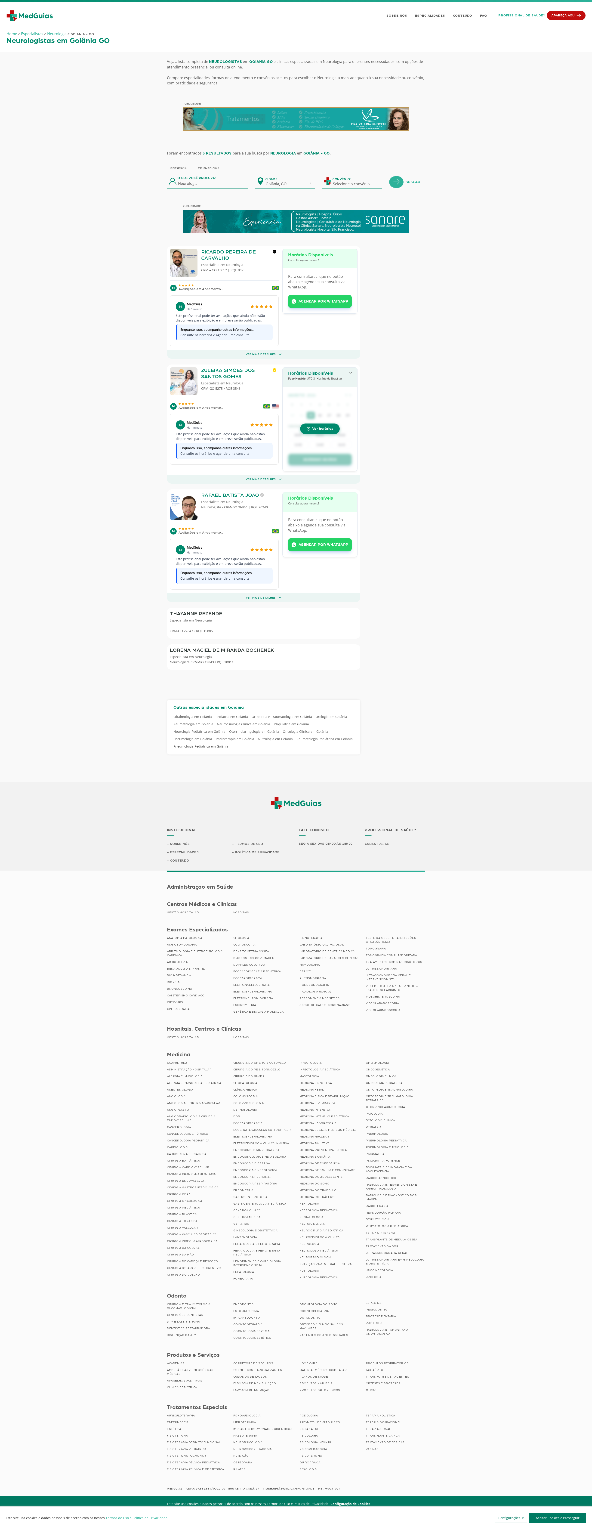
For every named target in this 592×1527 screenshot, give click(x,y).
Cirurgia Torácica (182, 1221)
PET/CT (305, 971)
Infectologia (310, 1062)
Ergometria (243, 1190)
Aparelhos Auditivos (184, 1380)
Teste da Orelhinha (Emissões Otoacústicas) (391, 940)
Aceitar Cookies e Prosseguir (558, 1518)
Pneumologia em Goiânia (192, 739)
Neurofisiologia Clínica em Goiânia (243, 724)
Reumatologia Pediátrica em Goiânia (324, 739)
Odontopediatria (314, 1311)
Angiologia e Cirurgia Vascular (193, 1103)
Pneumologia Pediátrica (386, 1140)
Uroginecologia (379, 1270)
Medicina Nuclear (314, 1136)
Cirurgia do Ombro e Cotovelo (259, 1062)
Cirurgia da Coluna (183, 1247)
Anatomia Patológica (184, 938)
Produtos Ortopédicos (319, 1390)
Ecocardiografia (247, 1123)
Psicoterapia (310, 1455)
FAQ (483, 15)
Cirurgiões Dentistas (185, 1315)
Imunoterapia (310, 938)
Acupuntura (177, 1062)
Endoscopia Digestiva (251, 1163)
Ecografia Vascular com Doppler (262, 1129)
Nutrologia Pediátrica (318, 1277)
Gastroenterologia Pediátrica (259, 1203)
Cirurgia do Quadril (250, 1076)
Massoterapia (245, 1435)
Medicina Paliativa (314, 1143)
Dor (236, 1116)
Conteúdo (462, 15)
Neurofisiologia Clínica (319, 1237)
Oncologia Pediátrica (384, 1083)
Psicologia (308, 1435)
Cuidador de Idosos (250, 1376)
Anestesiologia (180, 1089)
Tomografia (376, 948)
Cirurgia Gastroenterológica (192, 1187)
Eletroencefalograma (252, 991)
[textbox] (355, 183)
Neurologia (57, 33)
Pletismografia (312, 978)
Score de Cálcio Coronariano (325, 1005)
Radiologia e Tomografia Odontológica (387, 1331)
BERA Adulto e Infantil (186, 968)
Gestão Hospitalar (183, 912)
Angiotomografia (182, 944)
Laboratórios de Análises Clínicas (329, 958)
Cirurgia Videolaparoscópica (192, 1241)
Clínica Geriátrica (182, 1387)
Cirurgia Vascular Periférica (192, 1234)
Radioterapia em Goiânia (235, 739)
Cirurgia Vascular (182, 1227)
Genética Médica (247, 1217)
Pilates (239, 1469)
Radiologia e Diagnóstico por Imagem (391, 1197)
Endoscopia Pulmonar (252, 1176)
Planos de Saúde (313, 1376)
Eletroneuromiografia (253, 998)
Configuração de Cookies (350, 1504)
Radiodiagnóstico (381, 1178)
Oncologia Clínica (381, 1076)
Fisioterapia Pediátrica (187, 1449)
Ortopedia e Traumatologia (389, 1089)
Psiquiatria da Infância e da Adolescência (389, 1169)
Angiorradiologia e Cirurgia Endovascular (191, 1118)
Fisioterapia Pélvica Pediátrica (193, 1462)
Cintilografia (178, 1009)
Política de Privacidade (257, 852)
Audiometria (177, 962)
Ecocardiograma (247, 978)
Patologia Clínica (380, 1120)
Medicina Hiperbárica (317, 1103)
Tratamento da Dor (382, 1246)
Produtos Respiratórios (387, 1363)
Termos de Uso (249, 844)
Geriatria (241, 1223)
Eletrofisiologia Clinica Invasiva (261, 1143)
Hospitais (241, 912)
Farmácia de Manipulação (254, 1383)
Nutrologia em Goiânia (275, 739)
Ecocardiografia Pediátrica (257, 971)
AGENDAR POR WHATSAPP (323, 301)
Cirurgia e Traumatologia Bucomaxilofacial (188, 1306)
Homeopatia (243, 1278)
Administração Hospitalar (189, 1069)
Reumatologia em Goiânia (193, 724)
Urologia (374, 1277)
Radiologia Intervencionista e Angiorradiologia (391, 1186)
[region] (296, 1516)
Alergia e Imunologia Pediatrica (194, 1083)
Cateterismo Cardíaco (186, 995)
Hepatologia (243, 1271)
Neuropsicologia (248, 1442)
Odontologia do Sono (318, 1304)
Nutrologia (309, 1270)
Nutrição (241, 1455)
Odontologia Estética (252, 1337)
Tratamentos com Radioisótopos (394, 962)
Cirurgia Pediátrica (183, 1207)
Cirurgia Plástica (182, 1214)
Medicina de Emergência (319, 1163)
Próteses (374, 1323)
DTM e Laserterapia (183, 1321)
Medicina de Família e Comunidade (327, 1170)
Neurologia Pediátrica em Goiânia (199, 731)
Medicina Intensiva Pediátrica (324, 1116)
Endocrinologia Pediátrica (256, 1150)
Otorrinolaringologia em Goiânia (254, 731)
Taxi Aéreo (374, 1370)
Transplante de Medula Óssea (391, 1239)
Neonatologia (311, 1217)
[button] (320, 377)
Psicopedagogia (313, 1449)
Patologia (374, 1113)
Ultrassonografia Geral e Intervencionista (388, 977)
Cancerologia (179, 1127)
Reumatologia (377, 1219)
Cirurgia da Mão (180, 1254)
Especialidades (430, 15)
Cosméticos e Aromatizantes (257, 1370)
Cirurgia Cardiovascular (188, 1167)
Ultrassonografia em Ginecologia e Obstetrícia (395, 1261)
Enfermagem (177, 1422)
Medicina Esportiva (315, 1083)
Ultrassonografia (381, 968)
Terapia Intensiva (380, 1232)
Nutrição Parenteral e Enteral (326, 1264)
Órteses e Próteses (383, 1383)
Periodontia (376, 1309)
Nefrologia (309, 1203)
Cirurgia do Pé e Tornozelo (257, 1069)
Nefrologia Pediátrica (318, 1210)
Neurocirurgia (312, 1223)
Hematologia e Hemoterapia (256, 1244)
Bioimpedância (179, 975)
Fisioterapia (177, 1435)
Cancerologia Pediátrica (188, 1140)
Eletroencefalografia (252, 1136)
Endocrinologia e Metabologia (259, 1156)
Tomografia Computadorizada (391, 955)
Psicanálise (309, 1429)
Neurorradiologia (315, 1257)
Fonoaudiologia (247, 1415)
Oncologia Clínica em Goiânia (305, 731)
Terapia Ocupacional (383, 1422)
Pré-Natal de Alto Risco (319, 1422)
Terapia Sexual (378, 1429)
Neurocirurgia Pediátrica (321, 1230)
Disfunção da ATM (181, 1335)
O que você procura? (196, 178)
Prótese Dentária (381, 1316)
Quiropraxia (310, 1462)
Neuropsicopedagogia (252, 1449)
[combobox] (279, 183)
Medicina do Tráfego (317, 1197)
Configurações (509, 1518)
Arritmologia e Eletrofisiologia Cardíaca (195, 953)
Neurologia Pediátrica (318, 1250)
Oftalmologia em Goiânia (192, 716)
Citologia (241, 938)
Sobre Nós (396, 15)
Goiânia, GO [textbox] (276, 183)
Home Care (308, 1363)
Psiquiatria (375, 1154)
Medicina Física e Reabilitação (324, 1096)
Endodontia (243, 1304)
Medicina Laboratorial (318, 1123)
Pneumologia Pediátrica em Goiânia (200, 746)
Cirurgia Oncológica (184, 1200)
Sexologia (308, 1469)
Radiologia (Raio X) (315, 991)
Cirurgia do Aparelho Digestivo (194, 1268)
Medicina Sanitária (314, 1156)
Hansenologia (245, 1237)
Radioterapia (377, 1206)
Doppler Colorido (249, 964)
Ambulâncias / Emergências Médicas (190, 1372)
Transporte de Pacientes (387, 1376)
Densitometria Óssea (251, 951)
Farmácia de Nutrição (251, 1390)
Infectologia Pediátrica (319, 1069)
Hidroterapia (244, 1422)
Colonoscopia (245, 1096)
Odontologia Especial (252, 1331)
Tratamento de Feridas (385, 1442)
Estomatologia (246, 1311)
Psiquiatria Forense (383, 1160)
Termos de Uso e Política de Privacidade (136, 1518)
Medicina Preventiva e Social (323, 1150)
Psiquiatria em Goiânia (291, 724)
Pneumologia (377, 1133)
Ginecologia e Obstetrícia (255, 1230)
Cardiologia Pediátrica (186, 1154)
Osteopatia (242, 1462)
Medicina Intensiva (314, 1109)
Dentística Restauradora (188, 1328)
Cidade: (271, 179)
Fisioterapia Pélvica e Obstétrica (195, 1469)
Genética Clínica (247, 1210)
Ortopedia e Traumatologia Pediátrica (389, 1098)
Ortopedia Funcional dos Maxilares (321, 1326)
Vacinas (372, 1449)
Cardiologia (177, 1147)
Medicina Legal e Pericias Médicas (328, 1129)
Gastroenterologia (250, 1197)
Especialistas (32, 33)
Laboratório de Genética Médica (327, 951)
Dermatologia (245, 1109)
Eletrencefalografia (251, 984)
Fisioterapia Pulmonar (186, 1455)
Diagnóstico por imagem (254, 958)
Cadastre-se (377, 844)
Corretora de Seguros (253, 1363)
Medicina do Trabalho (318, 1190)
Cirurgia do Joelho (183, 1274)
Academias (175, 1363)
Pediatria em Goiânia (232, 716)
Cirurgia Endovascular (187, 1180)
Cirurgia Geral (179, 1194)
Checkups (175, 1002)
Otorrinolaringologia (385, 1107)
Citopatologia (245, 1083)
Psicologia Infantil (315, 1442)
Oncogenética (378, 1069)
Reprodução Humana (383, 1212)
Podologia (308, 1415)
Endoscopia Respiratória (255, 1183)
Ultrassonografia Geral (387, 1253)
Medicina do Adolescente (321, 1176)
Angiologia (176, 1096)
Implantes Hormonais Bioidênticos (263, 1429)
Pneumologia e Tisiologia (387, 1147)
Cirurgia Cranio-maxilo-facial (192, 1174)
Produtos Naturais (315, 1383)
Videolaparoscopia (382, 1003)
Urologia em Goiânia (331, 716)
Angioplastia (178, 1109)
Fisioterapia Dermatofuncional (194, 1442)
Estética (174, 1429)
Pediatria (374, 1127)
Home (11, 33)
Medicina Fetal (311, 1089)
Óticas (371, 1390)
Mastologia (309, 1076)
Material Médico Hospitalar (323, 1370)
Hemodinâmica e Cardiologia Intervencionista (257, 1263)
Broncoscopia (179, 988)
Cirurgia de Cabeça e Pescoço (192, 1261)
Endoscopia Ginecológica (255, 1170)
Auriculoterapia (181, 1415)
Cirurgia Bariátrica (183, 1160)
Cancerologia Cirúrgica (187, 1133)
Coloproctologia (248, 1103)
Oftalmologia (377, 1062)
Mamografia (309, 964)
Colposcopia (244, 944)
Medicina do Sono (314, 1183)
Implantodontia (246, 1317)
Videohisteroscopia (383, 996)
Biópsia (173, 982)
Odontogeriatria (248, 1324)
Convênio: (341, 179)
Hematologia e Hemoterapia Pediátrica (256, 1252)
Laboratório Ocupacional (321, 944)
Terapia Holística (380, 1415)
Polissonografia (314, 984)
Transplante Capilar (384, 1435)
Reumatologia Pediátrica (387, 1226)
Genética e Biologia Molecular (259, 1011)
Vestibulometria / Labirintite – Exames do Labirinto (392, 988)
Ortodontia (309, 1317)
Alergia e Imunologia (185, 1076)
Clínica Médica (245, 1089)
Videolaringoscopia (383, 1010)
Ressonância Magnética (319, 998)
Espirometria (244, 1005)
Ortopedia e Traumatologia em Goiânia (282, 716)
